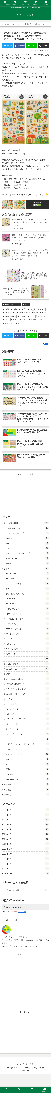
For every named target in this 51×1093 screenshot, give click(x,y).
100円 (7, 309)
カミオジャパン (27, 709)
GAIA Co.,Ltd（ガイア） (13, 304)
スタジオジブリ (27, 608)
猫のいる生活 (9, 323)
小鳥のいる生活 (36, 320)
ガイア (32, 316)
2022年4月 (25, 824)
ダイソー (27, 548)
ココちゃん (27, 598)
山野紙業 (27, 774)
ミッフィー (27, 639)
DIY (30, 309)
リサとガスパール (27, 649)
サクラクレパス (27, 729)
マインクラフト (27, 634)
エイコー (27, 699)
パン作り (24, 320)
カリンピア (27, 714)
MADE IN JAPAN (24, 312)
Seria (36, 312)
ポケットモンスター (27, 629)
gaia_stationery (10, 312)
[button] (46, 890)
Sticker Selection (10, 316)
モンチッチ (27, 644)
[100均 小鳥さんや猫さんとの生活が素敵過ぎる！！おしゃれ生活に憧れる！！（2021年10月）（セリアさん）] (31, 672)
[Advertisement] (25, 493)
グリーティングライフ (27, 719)
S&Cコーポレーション (27, 694)
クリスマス (27, 588)
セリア (27, 304)
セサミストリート (27, 613)
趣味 (18, 323)
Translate (22, 912)
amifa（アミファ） (27, 664)
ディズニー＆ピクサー (27, 619)
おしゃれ (23, 316)
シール (7, 320)
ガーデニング (42, 316)
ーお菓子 (25, 784)
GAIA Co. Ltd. (40, 309)
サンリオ (27, 603)
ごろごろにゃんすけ (27, 583)
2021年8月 (25, 864)
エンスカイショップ (27, 533)
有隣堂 (27, 563)
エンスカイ (27, 704)
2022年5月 (25, 819)
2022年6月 (25, 815)
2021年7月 (25, 868)
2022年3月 (25, 829)
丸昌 (27, 764)
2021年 (23, 309)
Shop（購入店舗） (25, 523)
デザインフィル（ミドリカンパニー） (27, 744)
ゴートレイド (27, 724)
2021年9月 (25, 859)
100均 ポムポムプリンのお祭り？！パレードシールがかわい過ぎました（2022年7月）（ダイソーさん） (30, 222)
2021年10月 (25, 854)
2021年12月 (25, 844)
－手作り (25, 794)
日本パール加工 (27, 779)
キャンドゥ (27, 538)
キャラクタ (25, 568)
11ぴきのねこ (27, 573)
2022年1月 (25, 839)
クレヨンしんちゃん (27, 593)
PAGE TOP (47, 1058)
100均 (15, 309)
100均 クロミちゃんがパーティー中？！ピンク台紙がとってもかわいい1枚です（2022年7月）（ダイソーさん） (30, 237)
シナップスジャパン (27, 734)
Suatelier (27, 578)
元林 (27, 769)
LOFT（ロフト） (27, 528)
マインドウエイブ (27, 754)
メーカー (25, 659)
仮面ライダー (27, 654)
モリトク (27, 759)
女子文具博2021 (27, 558)
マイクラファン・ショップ (27, 553)
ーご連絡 (25, 789)
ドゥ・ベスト (27, 749)
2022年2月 (25, 834)
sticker (44, 312)
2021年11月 (25, 849)
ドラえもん (27, 623)
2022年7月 (25, 810)
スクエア (27, 739)
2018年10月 (25, 873)
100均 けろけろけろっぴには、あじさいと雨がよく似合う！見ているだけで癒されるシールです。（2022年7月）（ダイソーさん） (30, 253)
